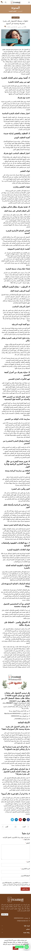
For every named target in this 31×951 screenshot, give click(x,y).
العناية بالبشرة (12, 11)
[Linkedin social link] (16, 819)
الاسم (28, 861)
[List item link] (15, 918)
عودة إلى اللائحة (15, 826)
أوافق (15, 948)
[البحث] (5, 2)
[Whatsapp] (26, 947)
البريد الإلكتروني (25, 868)
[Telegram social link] (12, 819)
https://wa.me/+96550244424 (12, 713)
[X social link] (24, 819)
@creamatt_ (17, 718)
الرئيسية (20, 11)
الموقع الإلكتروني (25, 875)
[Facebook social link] (28, 819)
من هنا (23, 708)
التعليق (27, 843)
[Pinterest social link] (20, 819)
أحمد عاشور (21, 27)
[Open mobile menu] (29, 2)
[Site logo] (15, 2)
